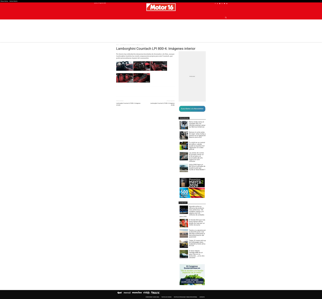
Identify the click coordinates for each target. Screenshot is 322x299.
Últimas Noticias (4, 1)
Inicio (117, 44)
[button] (226, 17)
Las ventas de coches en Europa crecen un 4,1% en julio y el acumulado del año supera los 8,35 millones (196, 157)
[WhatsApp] (129, 92)
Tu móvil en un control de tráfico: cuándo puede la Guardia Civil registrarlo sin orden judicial (197, 145)
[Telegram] (220, 4)
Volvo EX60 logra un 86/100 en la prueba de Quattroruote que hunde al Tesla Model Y (197, 167)
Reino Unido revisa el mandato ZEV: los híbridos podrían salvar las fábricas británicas (197, 124)
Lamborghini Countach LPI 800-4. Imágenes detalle (162, 104)
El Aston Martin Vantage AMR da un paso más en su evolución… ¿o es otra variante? (196, 254)
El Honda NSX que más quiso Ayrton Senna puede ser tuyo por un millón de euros (197, 222)
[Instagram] (217, 4)
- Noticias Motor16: (13, 1)
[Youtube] (224, 4)
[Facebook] (215, 4)
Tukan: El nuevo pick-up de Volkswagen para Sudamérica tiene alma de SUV (197, 242)
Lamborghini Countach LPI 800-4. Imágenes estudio (128, 104)
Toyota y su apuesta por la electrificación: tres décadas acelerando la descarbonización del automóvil (197, 233)
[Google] (227, 4)
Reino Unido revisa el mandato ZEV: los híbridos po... (304, 1)
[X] (222, 4)
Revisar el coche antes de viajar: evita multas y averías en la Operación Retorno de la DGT (197, 134)
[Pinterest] (125, 92)
